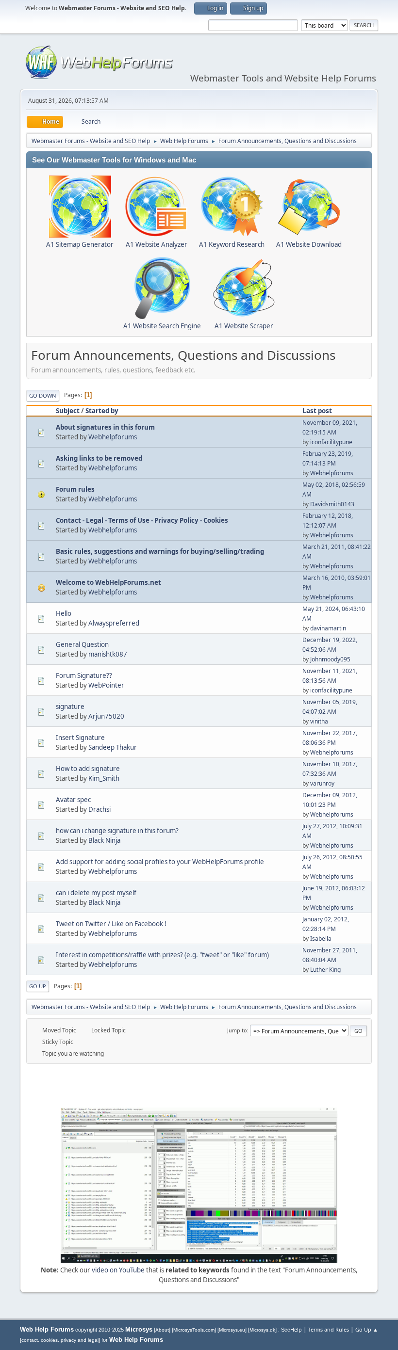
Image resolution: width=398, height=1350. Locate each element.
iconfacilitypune (331, 442)
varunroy (322, 783)
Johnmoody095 (330, 659)
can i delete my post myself (96, 892)
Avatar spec (73, 799)
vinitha (319, 721)
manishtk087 (107, 654)
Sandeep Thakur (112, 747)
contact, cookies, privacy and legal (60, 1340)
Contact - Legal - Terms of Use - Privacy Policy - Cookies (142, 520)
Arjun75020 (106, 716)
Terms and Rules (328, 1329)
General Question (82, 644)
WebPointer (106, 685)
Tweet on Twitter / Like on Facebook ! (111, 923)
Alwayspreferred (113, 623)
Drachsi (99, 809)
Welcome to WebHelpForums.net (108, 582)
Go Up (37, 986)
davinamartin (328, 628)
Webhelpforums (112, 437)
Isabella (321, 938)
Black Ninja (104, 840)
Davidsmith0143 (332, 504)
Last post (317, 410)
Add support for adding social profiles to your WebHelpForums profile (160, 861)
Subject (68, 410)
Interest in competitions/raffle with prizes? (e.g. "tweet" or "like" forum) (162, 954)
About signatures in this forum (105, 427)
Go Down (42, 395)
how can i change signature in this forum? (117, 830)
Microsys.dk (262, 1330)
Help (296, 1329)
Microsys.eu (232, 1330)
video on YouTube (118, 1270)
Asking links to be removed (99, 458)
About (162, 1330)
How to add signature (88, 768)
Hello (63, 613)
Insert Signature (80, 737)
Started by (101, 410)
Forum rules (75, 489)
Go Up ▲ (366, 1329)
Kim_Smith (103, 778)
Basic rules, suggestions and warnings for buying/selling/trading (160, 551)
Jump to (237, 1030)
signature (70, 706)
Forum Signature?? (84, 675)
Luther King (325, 969)
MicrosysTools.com (194, 1330)
